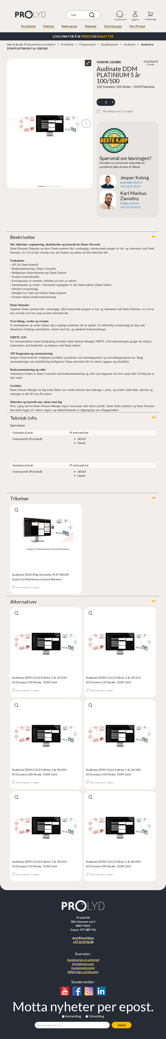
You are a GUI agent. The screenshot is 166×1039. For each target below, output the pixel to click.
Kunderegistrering (83, 968)
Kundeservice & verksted (83, 959)
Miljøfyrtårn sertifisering (83, 972)
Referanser (69, 26)
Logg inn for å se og (83, 36)
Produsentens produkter (39, 44)
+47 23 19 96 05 (130, 207)
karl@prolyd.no (129, 203)
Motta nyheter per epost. (83, 1006)
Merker (48, 26)
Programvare (87, 44)
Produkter (28, 26)
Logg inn (135, 14)
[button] (83, 237)
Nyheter (91, 26)
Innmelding (73, 1016)
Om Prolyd (137, 26)
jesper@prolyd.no (131, 182)
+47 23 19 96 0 (129, 186)
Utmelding (96, 1016)
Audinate (129, 44)
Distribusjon (113, 26)
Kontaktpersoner (83, 963)
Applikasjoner (109, 44)
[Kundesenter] (119, 14)
